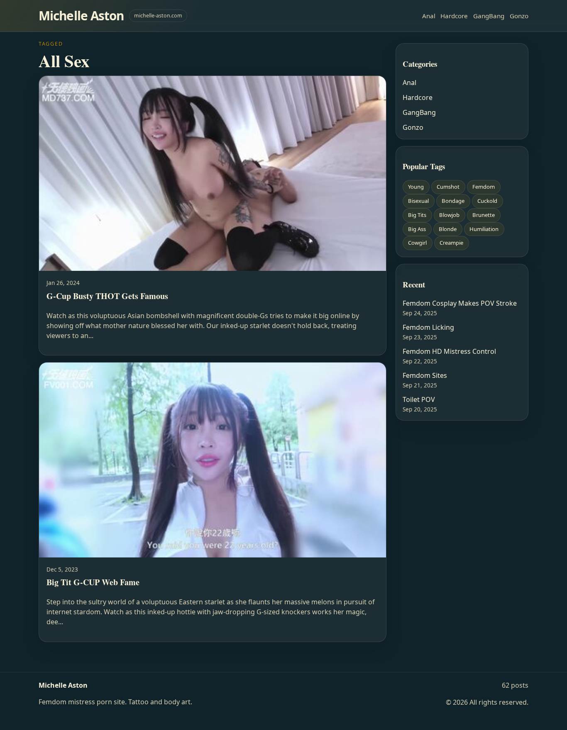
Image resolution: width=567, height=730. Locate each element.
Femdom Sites (425, 375)
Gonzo (519, 16)
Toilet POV (419, 399)
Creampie (451, 242)
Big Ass (417, 229)
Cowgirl (417, 242)
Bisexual (418, 200)
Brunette (483, 215)
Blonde (448, 229)
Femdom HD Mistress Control (449, 351)
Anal (428, 16)
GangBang (488, 16)
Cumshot (448, 186)
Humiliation (484, 229)
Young (416, 186)
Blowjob (449, 215)
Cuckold (487, 200)
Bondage (453, 200)
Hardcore (454, 16)
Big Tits (417, 215)
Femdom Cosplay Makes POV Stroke (460, 303)
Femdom (483, 186)
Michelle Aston (81, 15)
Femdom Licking (428, 327)
